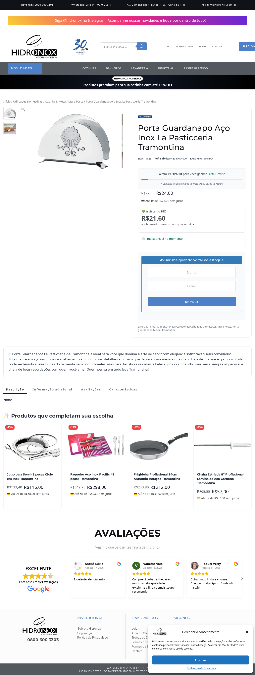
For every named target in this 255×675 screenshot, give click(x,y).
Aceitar (200, 660)
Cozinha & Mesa (55, 101)
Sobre (202, 46)
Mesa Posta (75, 101)
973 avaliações (48, 582)
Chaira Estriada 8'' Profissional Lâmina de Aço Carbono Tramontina (220, 478)
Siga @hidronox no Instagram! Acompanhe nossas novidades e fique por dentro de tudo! (130, 20)
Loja (167, 46)
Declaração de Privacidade (202, 668)
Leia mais (80, 504)
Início (7, 101)
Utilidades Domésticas (27, 101)
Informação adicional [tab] (52, 389)
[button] (247, 632)
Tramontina (169, 330)
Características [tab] (123, 389)
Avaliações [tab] (91, 389)
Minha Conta (184, 46)
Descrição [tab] (15, 389)
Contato (217, 46)
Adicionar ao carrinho (25, 504)
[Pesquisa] (142, 46)
